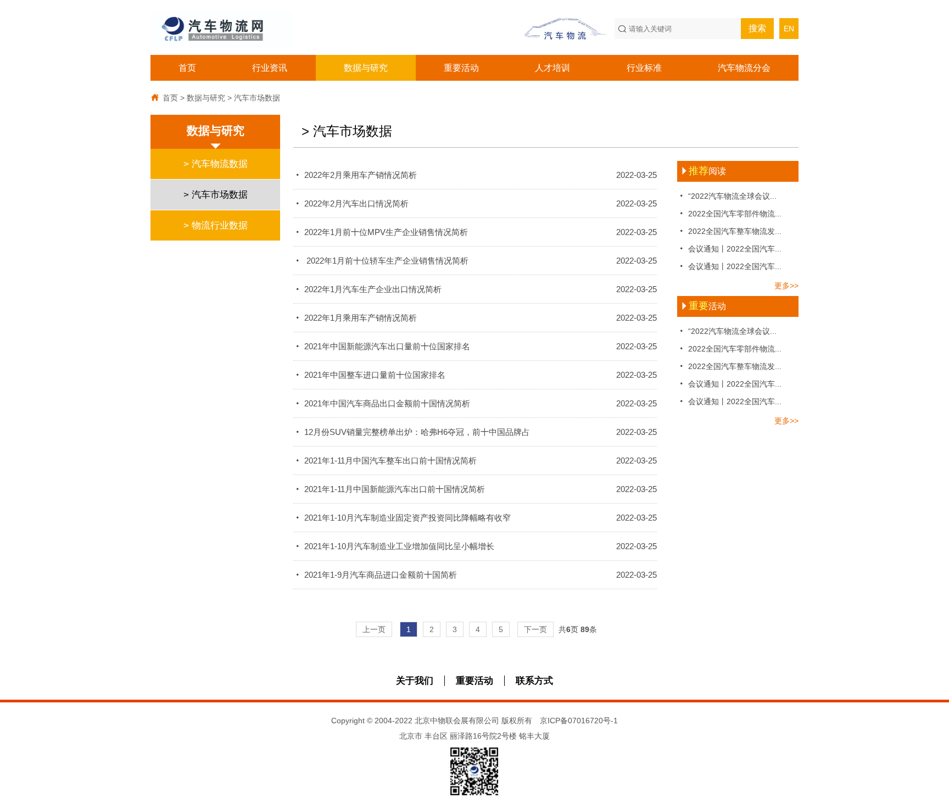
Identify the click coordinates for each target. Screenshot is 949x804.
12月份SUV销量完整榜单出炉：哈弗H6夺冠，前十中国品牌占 (475, 432)
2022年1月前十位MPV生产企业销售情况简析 (475, 232)
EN (789, 28)
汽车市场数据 (257, 97)
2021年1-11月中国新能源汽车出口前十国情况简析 (475, 489)
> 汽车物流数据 (215, 164)
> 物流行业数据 (215, 225)
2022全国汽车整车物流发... (729, 231)
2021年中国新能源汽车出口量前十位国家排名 (475, 346)
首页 (187, 67)
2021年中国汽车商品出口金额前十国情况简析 (475, 403)
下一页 (535, 629)
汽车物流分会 (744, 67)
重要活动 (461, 67)
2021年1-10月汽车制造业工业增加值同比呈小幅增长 (475, 546)
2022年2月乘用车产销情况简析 (475, 175)
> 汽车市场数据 (215, 194)
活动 (703, 306)
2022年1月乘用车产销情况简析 (475, 317)
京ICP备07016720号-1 (579, 720)
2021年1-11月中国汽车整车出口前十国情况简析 (475, 460)
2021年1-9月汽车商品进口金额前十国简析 (475, 574)
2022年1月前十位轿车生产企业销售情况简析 (475, 260)
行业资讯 (269, 67)
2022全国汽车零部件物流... (729, 213)
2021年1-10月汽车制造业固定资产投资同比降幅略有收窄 (475, 517)
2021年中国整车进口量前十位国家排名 (475, 374)
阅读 (703, 171)
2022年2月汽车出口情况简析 (475, 203)
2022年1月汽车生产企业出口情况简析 (475, 289)
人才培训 (552, 67)
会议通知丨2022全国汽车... (729, 248)
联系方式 (534, 680)
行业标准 (644, 67)
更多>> (786, 285)
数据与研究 (366, 67)
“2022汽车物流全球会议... (727, 195)
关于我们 (414, 680)
